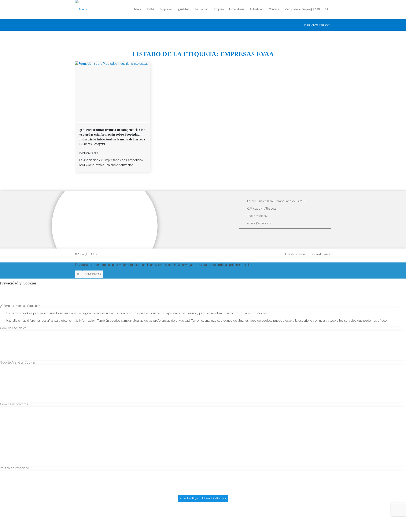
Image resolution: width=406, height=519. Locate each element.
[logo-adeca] (81, 9)
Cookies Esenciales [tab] (13, 328)
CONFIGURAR (93, 274)
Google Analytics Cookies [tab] (18, 362)
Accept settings (189, 498)
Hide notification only (214, 498)
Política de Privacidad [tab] (14, 468)
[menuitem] (137, 9)
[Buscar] (327, 9)
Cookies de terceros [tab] (14, 404)
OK (79, 274)
